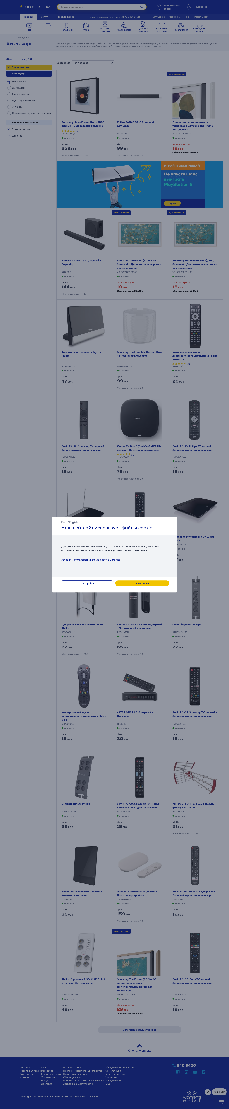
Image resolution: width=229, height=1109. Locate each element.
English (73, 522)
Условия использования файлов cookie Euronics (90, 559)
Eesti (64, 522)
